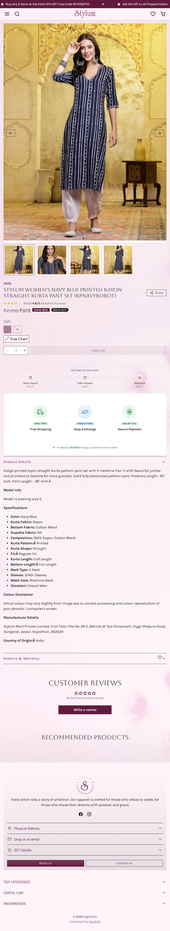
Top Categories (17, 882)
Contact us (124, 863)
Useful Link (13, 892)
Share (159, 292)
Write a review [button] (85, 710)
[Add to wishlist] (160, 657)
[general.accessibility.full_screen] (161, 29)
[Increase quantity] (24, 350)
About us (45, 863)
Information (15, 903)
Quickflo (95, 921)
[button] (7, 14)
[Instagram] (89, 814)
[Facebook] (81, 814)
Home (7, 283)
